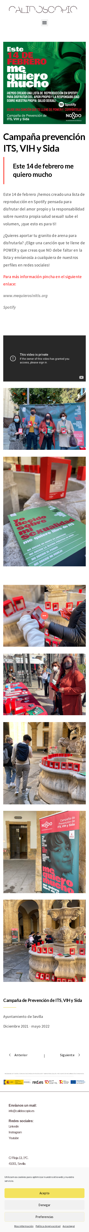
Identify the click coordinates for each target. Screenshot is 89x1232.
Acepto (44, 1193)
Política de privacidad (48, 1226)
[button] (44, 22)
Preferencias (44, 1217)
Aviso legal (69, 1226)
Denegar (44, 1205)
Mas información (23, 1226)
